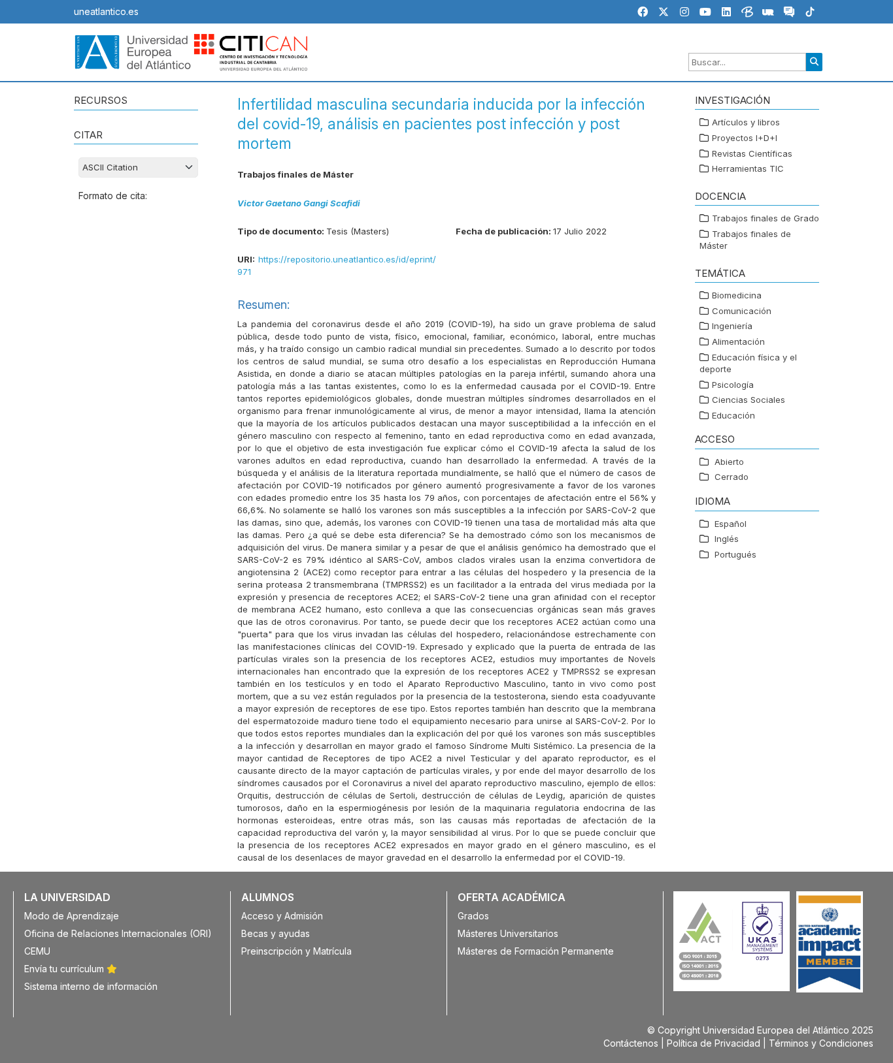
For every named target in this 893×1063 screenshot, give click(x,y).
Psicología (733, 384)
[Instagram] (684, 11)
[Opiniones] (789, 13)
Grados (473, 915)
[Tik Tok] (810, 13)
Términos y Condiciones (821, 1043)
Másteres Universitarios (508, 933)
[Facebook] (642, 11)
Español (731, 523)
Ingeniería (732, 326)
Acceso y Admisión (282, 915)
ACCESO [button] (715, 440)
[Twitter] (663, 11)
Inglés (727, 538)
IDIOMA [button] (712, 501)
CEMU (37, 951)
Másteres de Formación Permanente (536, 951)
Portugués (735, 554)
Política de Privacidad (713, 1043)
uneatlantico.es (106, 11)
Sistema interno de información (91, 986)
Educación (733, 415)
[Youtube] (705, 11)
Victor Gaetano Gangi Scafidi (298, 203)
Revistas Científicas (752, 153)
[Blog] (747, 13)
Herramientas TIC (748, 168)
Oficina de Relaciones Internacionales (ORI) (118, 933)
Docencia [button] (720, 196)
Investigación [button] (732, 100)
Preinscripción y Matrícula (296, 951)
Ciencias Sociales (748, 400)
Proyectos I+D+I (744, 138)
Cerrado (732, 477)
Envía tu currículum (65, 968)
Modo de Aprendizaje (71, 915)
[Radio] (768, 13)
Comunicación (741, 311)
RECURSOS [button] (100, 100)
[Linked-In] (726, 11)
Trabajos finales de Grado (765, 218)
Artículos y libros (746, 123)
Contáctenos (630, 1043)
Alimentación (738, 341)
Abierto (729, 461)
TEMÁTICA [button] (720, 273)
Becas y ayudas (275, 933)
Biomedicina (737, 296)
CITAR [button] (88, 135)
